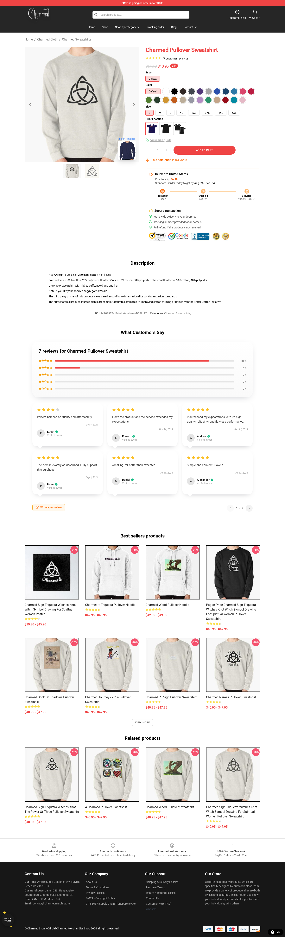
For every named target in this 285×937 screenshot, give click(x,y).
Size (148, 106)
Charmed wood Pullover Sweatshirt (170, 807)
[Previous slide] (31, 105)
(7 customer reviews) (175, 58)
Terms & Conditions (97, 887)
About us (91, 882)
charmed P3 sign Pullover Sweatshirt (171, 697)
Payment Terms (155, 887)
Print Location (154, 119)
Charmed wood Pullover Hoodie (167, 605)
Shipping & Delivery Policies (162, 882)
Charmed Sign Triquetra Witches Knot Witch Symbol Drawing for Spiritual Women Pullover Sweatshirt (231, 811)
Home (29, 39)
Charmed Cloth (47, 39)
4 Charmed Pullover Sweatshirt (106, 807)
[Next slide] (133, 105)
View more (142, 722)
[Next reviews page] (249, 508)
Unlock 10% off (7, 920)
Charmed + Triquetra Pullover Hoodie (110, 605)
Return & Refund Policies (160, 892)
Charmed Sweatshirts (76, 39)
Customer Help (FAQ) (158, 903)
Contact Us (152, 898)
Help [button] (278, 932)
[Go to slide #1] (72, 171)
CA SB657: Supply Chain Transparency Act (111, 903)
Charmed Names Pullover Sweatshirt (231, 697)
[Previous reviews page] (230, 508)
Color (149, 84)
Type (149, 72)
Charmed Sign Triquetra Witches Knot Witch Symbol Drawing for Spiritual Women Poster (50, 609)
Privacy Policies (95, 892)
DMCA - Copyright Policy (100, 898)
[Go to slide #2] (92, 171)
